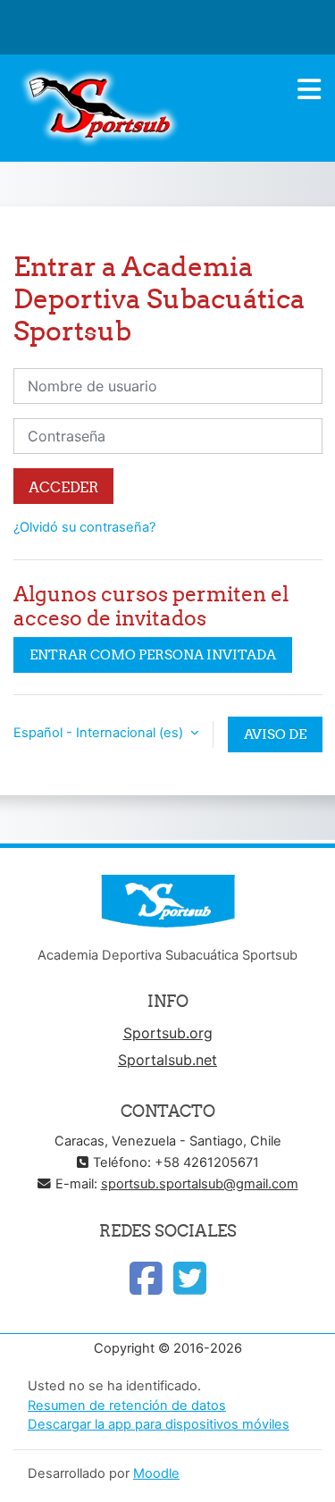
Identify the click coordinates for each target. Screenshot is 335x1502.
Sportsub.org (168, 1033)
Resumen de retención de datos (127, 1405)
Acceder (63, 487)
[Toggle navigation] (309, 89)
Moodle (156, 1473)
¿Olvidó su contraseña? (84, 527)
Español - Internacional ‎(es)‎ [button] (100, 733)
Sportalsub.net (167, 1060)
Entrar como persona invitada (152, 654)
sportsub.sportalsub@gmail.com (199, 1184)
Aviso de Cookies (275, 739)
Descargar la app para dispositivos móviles (158, 1424)
